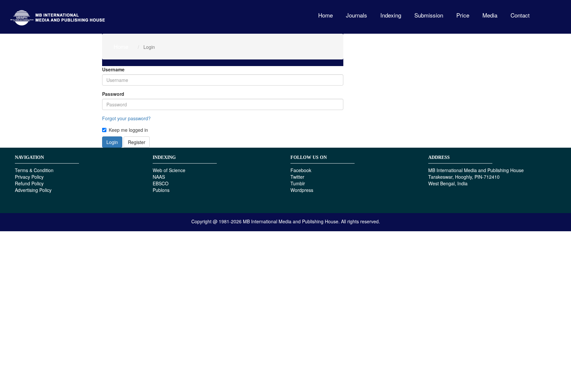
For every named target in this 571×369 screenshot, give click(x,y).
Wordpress (301, 190)
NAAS (159, 176)
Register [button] (136, 142)
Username (113, 69)
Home (325, 15)
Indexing (390, 15)
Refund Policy (29, 183)
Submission (428, 15)
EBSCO (161, 183)
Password (113, 94)
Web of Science (169, 170)
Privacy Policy (29, 176)
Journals (356, 15)
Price (462, 15)
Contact (520, 15)
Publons (161, 190)
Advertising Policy (33, 190)
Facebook (300, 170)
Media (489, 15)
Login (112, 142)
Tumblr (297, 183)
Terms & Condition (34, 170)
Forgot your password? (126, 118)
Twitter (297, 176)
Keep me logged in (128, 130)
